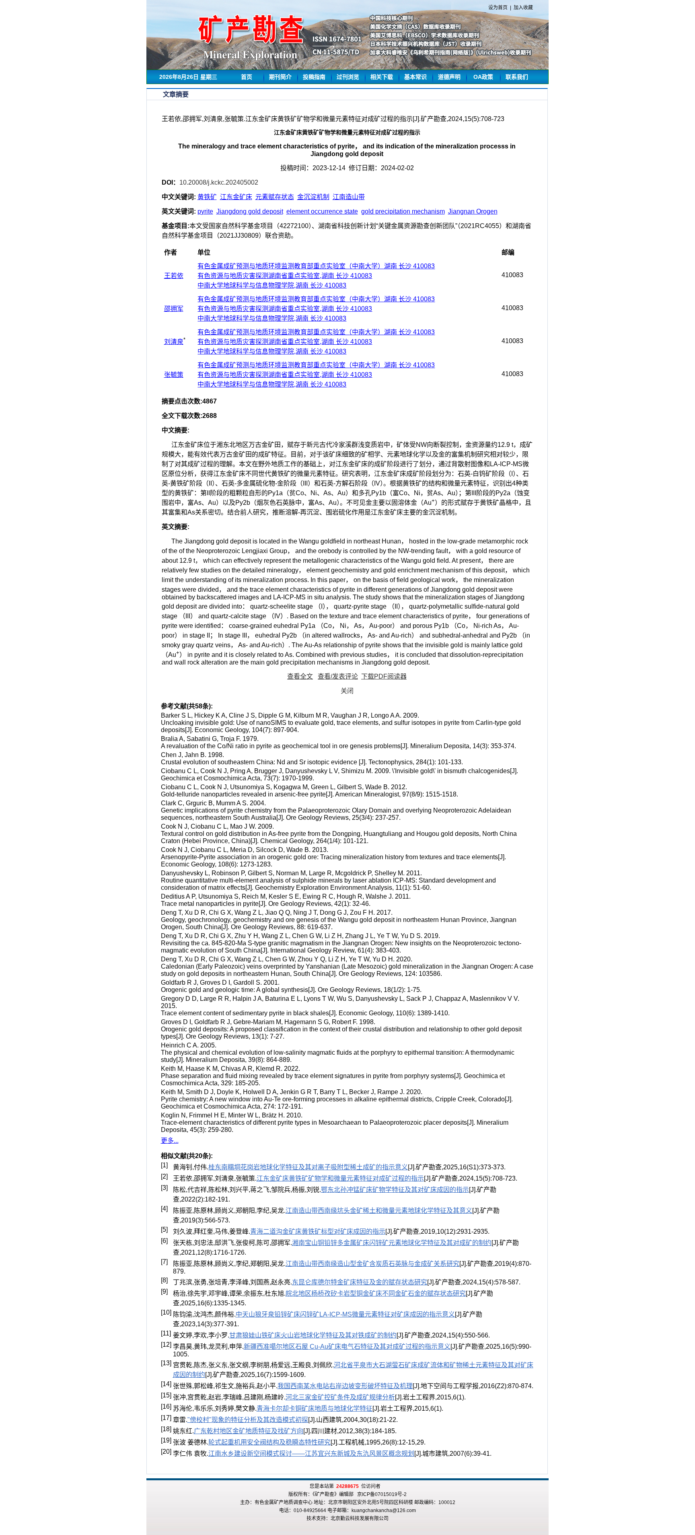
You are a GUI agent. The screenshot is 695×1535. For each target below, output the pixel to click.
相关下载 (381, 77)
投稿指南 (314, 77)
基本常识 (415, 77)
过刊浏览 (348, 77)
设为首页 (498, 7)
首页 (246, 77)
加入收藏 (523, 7)
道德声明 (449, 77)
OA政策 (483, 77)
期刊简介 (280, 77)
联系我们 (517, 77)
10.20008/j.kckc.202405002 (218, 182)
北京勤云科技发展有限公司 (360, 1518)
